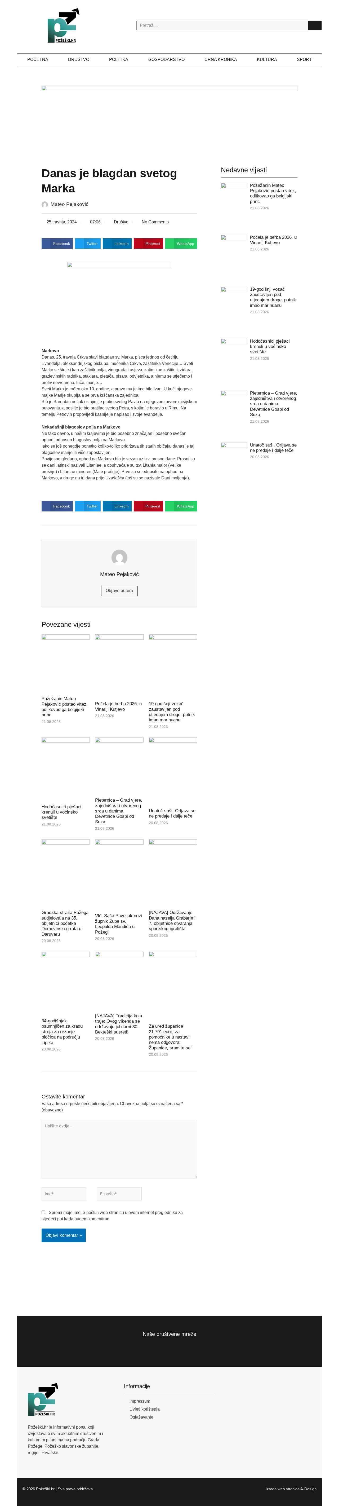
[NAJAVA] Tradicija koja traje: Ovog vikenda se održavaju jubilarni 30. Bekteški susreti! (118, 1024)
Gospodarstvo (166, 59)
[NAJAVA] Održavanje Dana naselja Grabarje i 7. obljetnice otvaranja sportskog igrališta (172, 920)
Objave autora (119, 590)
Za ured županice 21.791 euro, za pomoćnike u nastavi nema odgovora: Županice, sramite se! (170, 1037)
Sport (304, 59)
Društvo (78, 59)
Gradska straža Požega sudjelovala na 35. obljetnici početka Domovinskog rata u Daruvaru (65, 923)
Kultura (267, 59)
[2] (175, 117)
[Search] (315, 25)
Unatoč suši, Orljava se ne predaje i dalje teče (172, 813)
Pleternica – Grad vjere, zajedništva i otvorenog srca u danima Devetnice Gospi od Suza (118, 811)
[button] (57, 243)
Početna (37, 59)
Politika (118, 59)
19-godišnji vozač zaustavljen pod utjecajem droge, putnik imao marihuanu (172, 711)
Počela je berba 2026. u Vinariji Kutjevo (118, 706)
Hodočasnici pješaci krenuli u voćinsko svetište (61, 812)
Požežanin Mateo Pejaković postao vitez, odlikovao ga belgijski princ (65, 706)
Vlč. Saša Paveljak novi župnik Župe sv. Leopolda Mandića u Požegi (118, 923)
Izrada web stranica (283, 1489)
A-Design (308, 1489)
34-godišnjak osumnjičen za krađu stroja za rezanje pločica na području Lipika (62, 1031)
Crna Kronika (220, 59)
